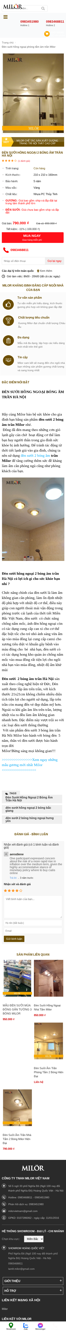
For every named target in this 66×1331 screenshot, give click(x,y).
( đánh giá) (24, 161)
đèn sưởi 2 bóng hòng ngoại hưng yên (30, 819)
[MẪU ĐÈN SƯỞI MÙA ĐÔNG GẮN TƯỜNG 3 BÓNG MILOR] (17, 978)
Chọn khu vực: (11, 1238)
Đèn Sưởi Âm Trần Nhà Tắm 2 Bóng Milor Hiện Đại (17, 1139)
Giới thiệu (12, 1281)
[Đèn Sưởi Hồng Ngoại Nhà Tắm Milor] (48, 978)
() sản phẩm (58, 35)
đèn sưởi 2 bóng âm (36, 455)
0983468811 (15, 1263)
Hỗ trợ (10, 1290)
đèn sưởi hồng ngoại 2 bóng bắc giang (28, 809)
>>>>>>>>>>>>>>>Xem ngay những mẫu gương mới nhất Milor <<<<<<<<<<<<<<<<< (30, 765)
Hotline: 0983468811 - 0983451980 (28, 1197)
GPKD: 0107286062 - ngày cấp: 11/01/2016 (33, 1217)
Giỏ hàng (57, 32)
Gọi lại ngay (54, 260)
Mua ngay (32, 235)
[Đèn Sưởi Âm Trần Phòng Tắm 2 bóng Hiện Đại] (48, 1041)
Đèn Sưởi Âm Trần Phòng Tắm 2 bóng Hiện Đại (48, 1072)
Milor (5, 1308)
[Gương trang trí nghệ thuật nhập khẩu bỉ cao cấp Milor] (13, 6)
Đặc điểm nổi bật (15, 382)
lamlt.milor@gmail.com (21, 1268)
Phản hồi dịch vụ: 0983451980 (26, 1204)
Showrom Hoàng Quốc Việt (26, 1248)
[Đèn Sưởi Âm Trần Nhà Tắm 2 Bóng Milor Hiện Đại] (17, 1108)
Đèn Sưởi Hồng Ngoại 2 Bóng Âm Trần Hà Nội (29, 799)
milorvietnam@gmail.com (23, 1211)
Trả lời (13, 877)
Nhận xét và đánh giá (17, 884)
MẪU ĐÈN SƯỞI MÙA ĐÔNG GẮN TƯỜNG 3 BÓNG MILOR (17, 1009)
